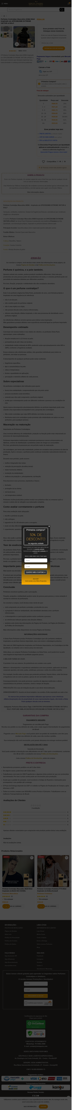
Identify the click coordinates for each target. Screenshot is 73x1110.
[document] (36, 555)
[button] (49, 526)
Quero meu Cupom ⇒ (35, 572)
